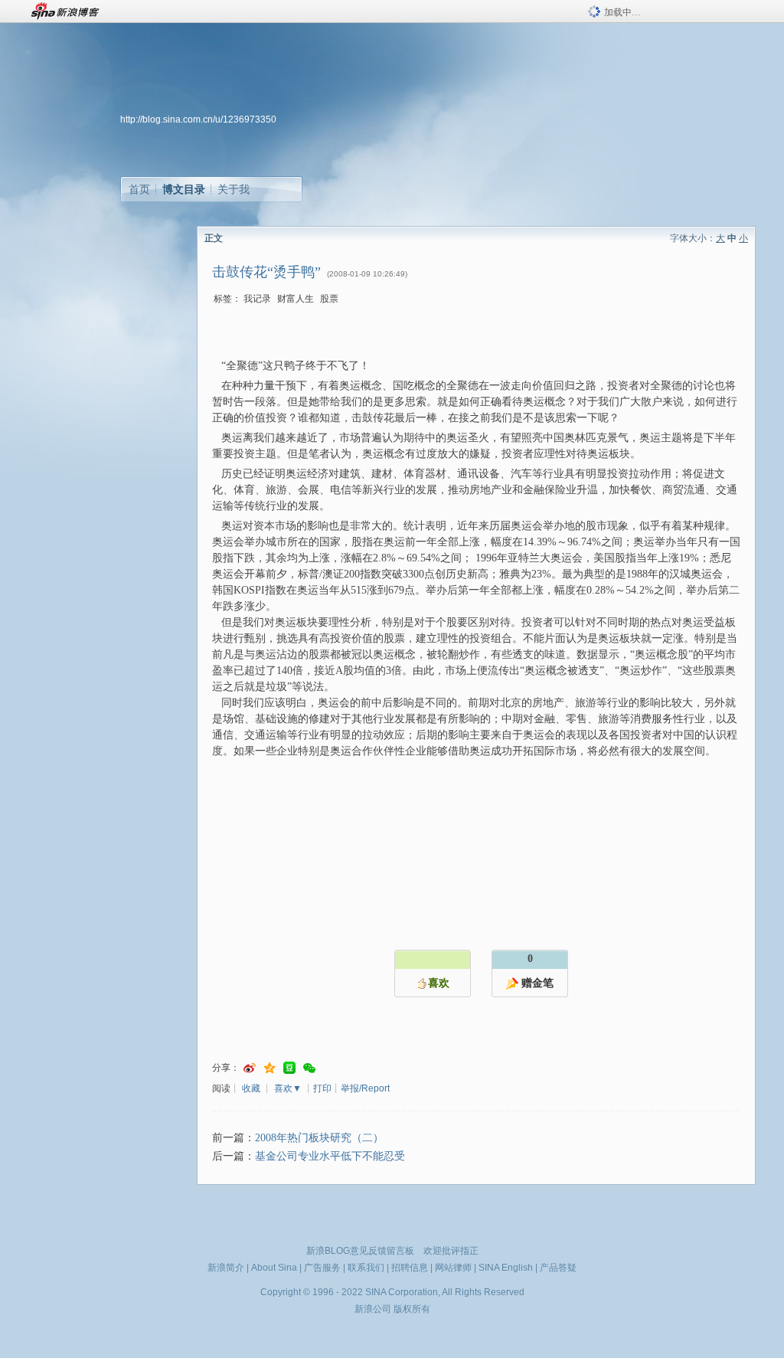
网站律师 (453, 1267)
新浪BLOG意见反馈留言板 (360, 1250)
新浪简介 (225, 1267)
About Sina (274, 1267)
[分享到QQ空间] (269, 1068)
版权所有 (412, 1309)
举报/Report (365, 1088)
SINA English (506, 1267)
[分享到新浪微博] (249, 1068)
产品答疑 (558, 1267)
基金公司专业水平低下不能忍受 (330, 1156)
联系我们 (366, 1267)
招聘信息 (409, 1267)
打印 (322, 1088)
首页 (139, 189)
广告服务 (322, 1267)
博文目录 (183, 189)
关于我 (233, 189)
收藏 (251, 1088)
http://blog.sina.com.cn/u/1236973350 (198, 119)
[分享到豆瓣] (289, 1068)
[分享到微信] (309, 1068)
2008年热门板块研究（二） (319, 1138)
